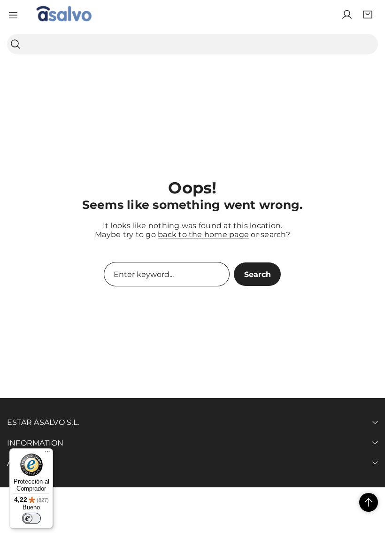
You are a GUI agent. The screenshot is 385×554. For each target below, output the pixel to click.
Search (257, 274)
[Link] (63, 14)
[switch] (31, 518)
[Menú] (47, 454)
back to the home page (203, 234)
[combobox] (192, 44)
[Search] (15, 44)
